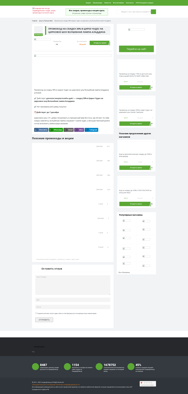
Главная (34, 21)
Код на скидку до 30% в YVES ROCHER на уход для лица (135, 191)
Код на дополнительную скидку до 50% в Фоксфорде (135, 155)
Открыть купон (100, 43)
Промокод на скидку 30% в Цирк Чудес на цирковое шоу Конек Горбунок (135, 111)
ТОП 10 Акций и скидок (144, 3)
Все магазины (118, 3)
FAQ (33, 352)
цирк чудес (75, 259)
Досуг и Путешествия (46, 21)
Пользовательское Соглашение (44, 385)
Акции (88, 3)
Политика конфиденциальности (68, 385)
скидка (68, 259)
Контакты (130, 3)
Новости (107, 3)
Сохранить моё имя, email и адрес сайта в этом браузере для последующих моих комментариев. (67, 313)
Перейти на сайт (136, 49)
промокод (61, 259)
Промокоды (97, 3)
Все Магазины (124, 272)
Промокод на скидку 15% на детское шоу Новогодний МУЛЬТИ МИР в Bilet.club (135, 75)
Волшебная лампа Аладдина (46, 259)
